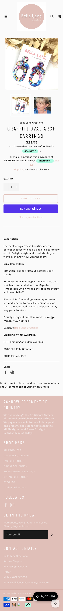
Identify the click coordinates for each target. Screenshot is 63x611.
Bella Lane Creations (26, 327)
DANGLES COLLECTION (17, 455)
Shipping (18, 169)
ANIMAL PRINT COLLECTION (19, 471)
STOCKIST (9, 482)
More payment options (31, 217)
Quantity (8, 179)
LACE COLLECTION (14, 460)
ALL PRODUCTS (12, 450)
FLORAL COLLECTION (15, 466)
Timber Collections (15, 487)
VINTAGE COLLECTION (16, 476)
